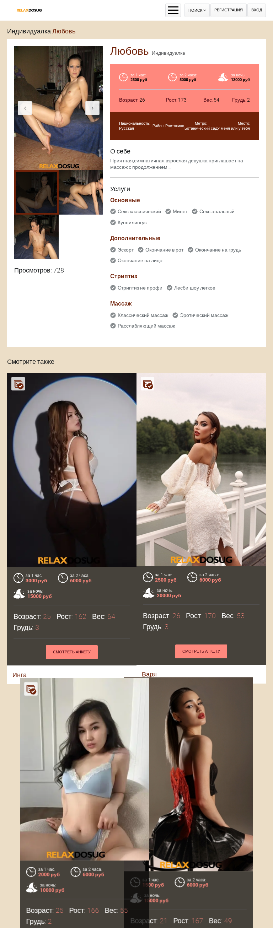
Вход (256, 10)
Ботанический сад (200, 128)
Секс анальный (217, 211)
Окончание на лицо (140, 260)
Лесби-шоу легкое (194, 288)
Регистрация (228, 10)
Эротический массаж (204, 315)
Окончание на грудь (218, 250)
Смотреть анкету (72, 652)
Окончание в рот (164, 250)
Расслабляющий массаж (146, 326)
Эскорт (126, 250)
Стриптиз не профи (140, 288)
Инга (19, 675)
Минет (180, 211)
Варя (149, 674)
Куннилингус (132, 222)
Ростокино (174, 126)
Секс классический (139, 211)
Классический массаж (143, 315)
